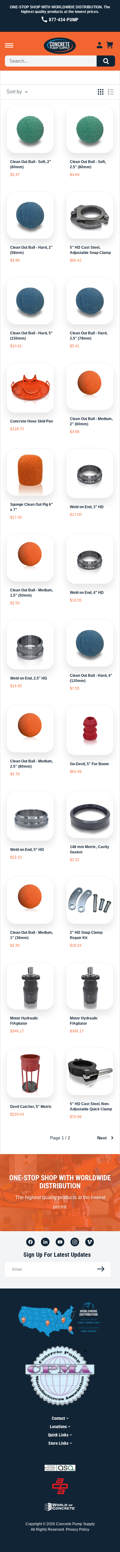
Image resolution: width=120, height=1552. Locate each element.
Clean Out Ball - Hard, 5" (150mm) (31, 336)
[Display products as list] (111, 92)
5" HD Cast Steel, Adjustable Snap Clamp (90, 250)
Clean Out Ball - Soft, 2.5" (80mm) (88, 164)
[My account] (99, 45)
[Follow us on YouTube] (60, 1241)
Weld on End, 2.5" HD (28, 678)
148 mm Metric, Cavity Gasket (89, 849)
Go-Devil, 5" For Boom (89, 764)
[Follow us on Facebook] (30, 1241)
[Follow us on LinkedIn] (45, 1241)
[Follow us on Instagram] (74, 1241)
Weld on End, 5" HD (27, 849)
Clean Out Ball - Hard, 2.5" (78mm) (88, 336)
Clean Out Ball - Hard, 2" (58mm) (31, 250)
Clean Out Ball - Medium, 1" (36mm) (31, 935)
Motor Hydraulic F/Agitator (24, 1021)
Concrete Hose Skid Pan (31, 421)
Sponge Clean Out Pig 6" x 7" (31, 507)
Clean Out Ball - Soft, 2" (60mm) (30, 164)
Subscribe (99, 1269)
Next (102, 1137)
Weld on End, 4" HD (87, 592)
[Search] (106, 61)
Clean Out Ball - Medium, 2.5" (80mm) (31, 764)
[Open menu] (9, 45)
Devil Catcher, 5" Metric (31, 1107)
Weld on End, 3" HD (87, 507)
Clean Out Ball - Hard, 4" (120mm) (91, 678)
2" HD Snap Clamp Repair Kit (86, 935)
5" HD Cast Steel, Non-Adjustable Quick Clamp (91, 1106)
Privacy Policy (77, 1529)
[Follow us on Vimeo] (89, 1241)
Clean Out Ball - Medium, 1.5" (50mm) (31, 593)
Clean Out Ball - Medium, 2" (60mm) (91, 421)
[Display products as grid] (100, 92)
